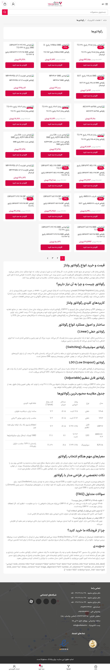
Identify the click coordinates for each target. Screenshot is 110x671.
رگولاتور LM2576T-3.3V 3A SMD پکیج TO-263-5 (19, 53)
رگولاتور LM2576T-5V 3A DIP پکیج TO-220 (56, 204)
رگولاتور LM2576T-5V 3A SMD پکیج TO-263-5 (91, 235)
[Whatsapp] (46, 601)
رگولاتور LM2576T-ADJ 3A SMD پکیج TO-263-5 (55, 174)
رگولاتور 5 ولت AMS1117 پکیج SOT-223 (92, 204)
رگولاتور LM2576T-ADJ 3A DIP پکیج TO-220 (91, 174)
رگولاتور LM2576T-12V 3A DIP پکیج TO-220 (21, 204)
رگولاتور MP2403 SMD (61, 80)
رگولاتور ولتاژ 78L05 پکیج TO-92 (93, 139)
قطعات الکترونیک (93, 20)
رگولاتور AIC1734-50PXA (95, 111)
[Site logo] (55, 4)
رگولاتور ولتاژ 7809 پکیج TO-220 (57, 111)
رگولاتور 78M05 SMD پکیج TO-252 (56, 52)
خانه (105, 20)
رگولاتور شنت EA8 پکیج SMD (23, 142)
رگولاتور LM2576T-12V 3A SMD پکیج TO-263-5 (55, 235)
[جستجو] (5, 12)
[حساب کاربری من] (13, 4)
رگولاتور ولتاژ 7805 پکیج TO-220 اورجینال (93, 53)
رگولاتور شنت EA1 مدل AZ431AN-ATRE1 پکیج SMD (56, 143)
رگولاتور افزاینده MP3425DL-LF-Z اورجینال (21, 171)
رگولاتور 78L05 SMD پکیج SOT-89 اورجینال (92, 84)
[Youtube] (39, 601)
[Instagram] (53, 601)
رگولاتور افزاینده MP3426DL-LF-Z (21, 80)
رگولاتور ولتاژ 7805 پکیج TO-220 (22, 111)
